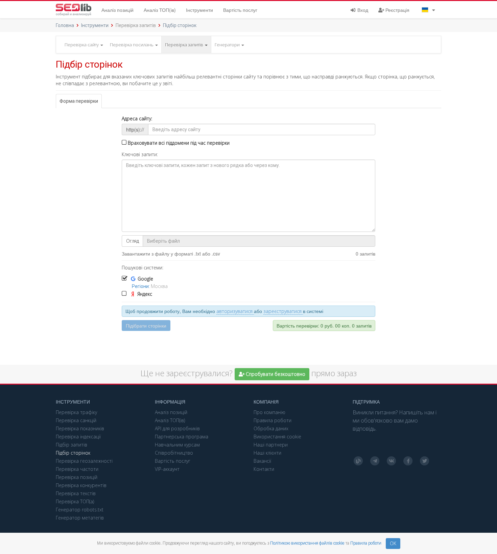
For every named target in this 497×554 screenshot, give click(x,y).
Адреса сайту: (137, 118)
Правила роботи (366, 543)
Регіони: (141, 286)
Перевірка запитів (184, 45)
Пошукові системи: (142, 267)
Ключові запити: (140, 154)
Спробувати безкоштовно (274, 374)
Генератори (228, 45)
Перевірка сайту (82, 45)
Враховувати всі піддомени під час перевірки (178, 143)
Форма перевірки (79, 101)
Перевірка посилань (132, 45)
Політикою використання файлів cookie (308, 543)
